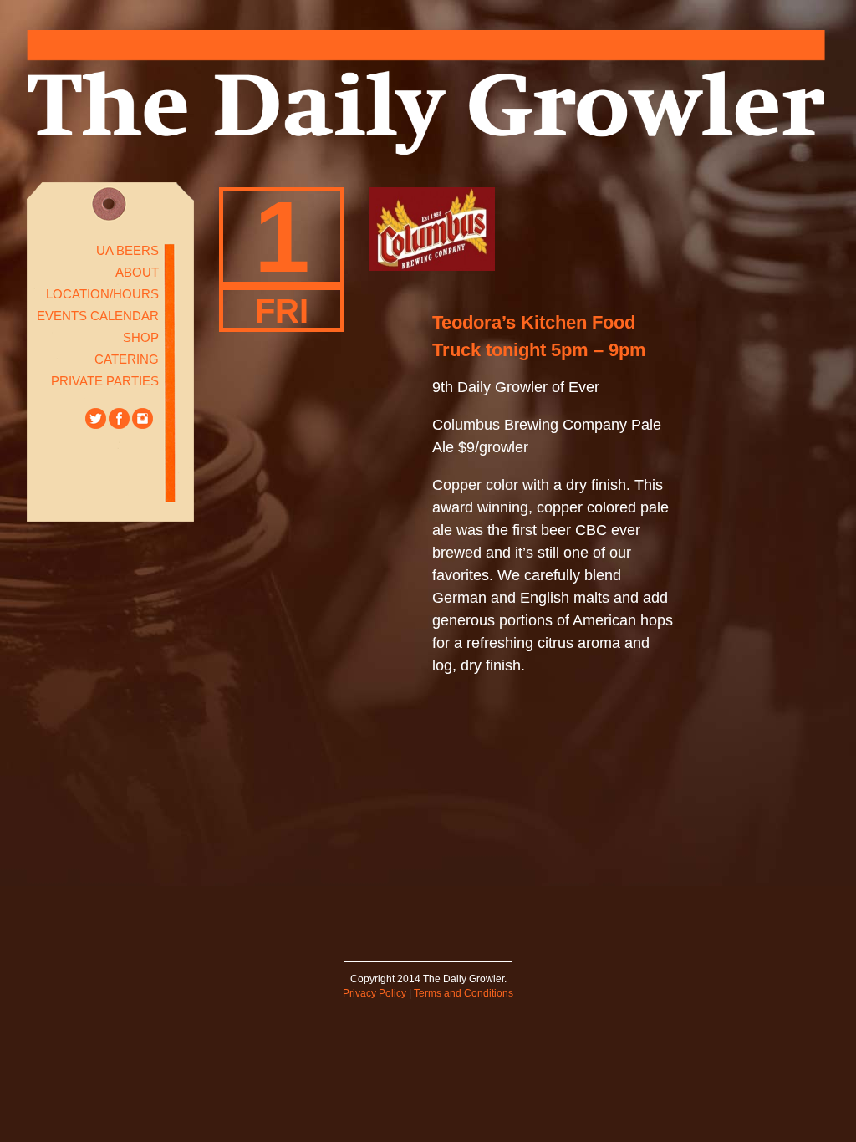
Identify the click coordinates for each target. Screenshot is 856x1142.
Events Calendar (98, 315)
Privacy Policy (374, 993)
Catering (126, 359)
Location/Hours (102, 294)
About (137, 272)
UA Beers (127, 250)
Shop (141, 337)
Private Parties (105, 381)
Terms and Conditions (463, 993)
